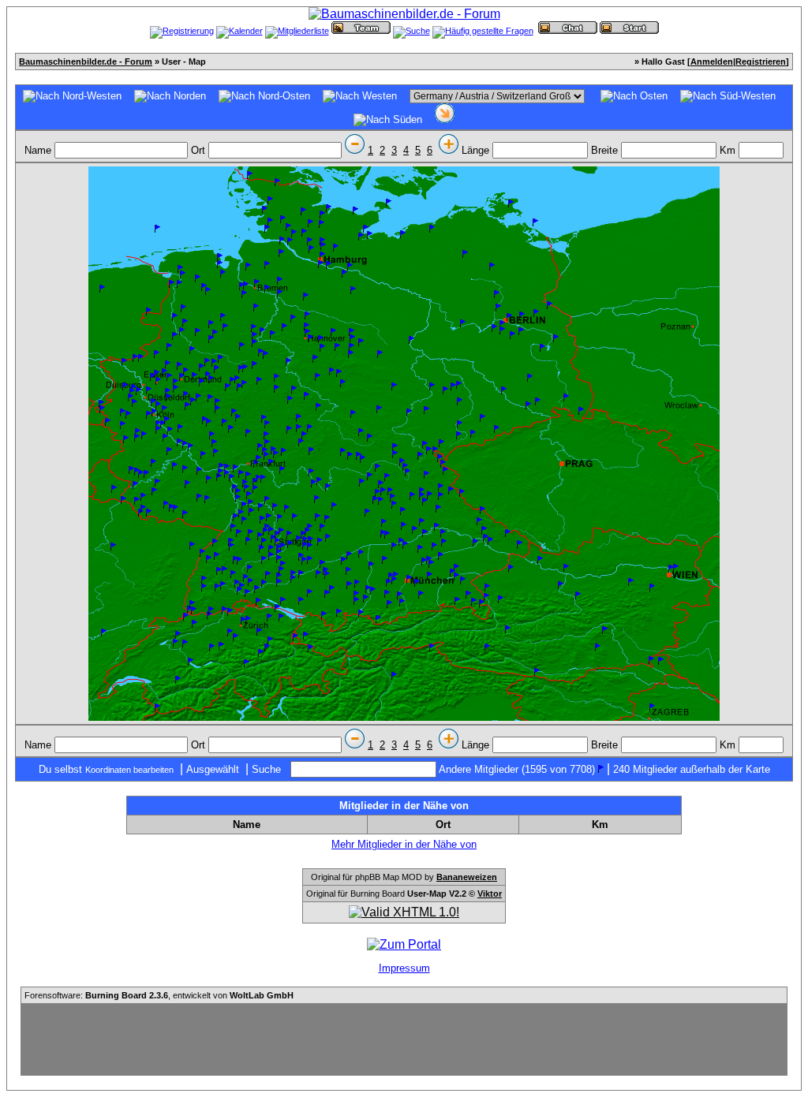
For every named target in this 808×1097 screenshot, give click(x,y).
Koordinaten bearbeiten (129, 769)
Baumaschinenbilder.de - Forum (85, 61)
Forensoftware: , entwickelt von (159, 995)
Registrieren (760, 61)
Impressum (404, 968)
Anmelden (711, 61)
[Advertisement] (404, 1039)
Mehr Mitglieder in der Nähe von (404, 844)
